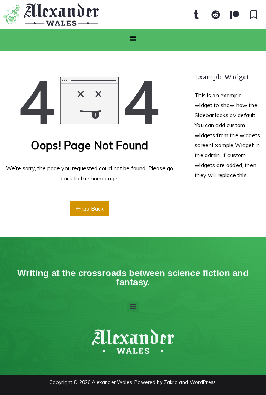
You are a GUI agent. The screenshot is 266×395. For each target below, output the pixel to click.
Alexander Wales (112, 382)
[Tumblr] (196, 14)
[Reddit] (215, 14)
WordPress (203, 382)
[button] (133, 38)
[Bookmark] (254, 14)
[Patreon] (234, 14)
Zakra (171, 382)
